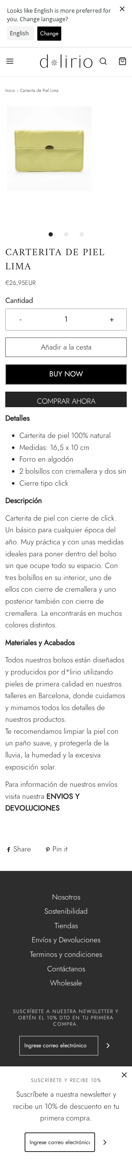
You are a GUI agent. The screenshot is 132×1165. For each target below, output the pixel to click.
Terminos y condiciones (66, 954)
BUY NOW (66, 374)
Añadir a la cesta (66, 347)
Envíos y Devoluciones (66, 940)
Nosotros (66, 897)
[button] (66, 165)
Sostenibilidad (66, 911)
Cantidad (19, 300)
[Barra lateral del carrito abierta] (122, 61)
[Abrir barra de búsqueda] (103, 61)
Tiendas (66, 925)
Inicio (10, 90)
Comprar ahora (66, 401)
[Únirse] (108, 1045)
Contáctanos (66, 969)
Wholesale (66, 983)
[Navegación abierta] (9, 61)
